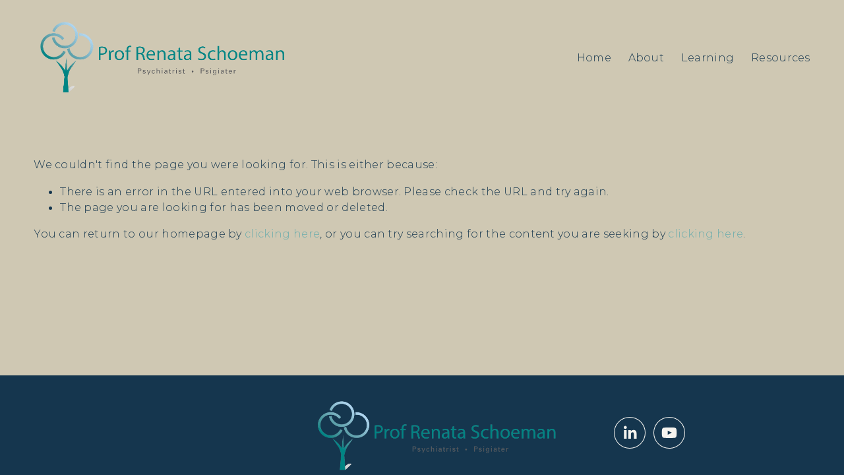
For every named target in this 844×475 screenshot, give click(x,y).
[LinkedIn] (630, 433)
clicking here (282, 233)
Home (594, 57)
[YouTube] (669, 433)
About (646, 57)
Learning (708, 57)
